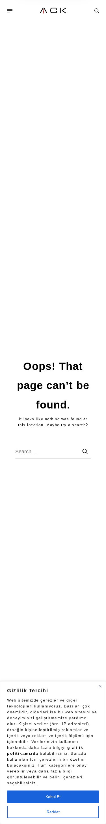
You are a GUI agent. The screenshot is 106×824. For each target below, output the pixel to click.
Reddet (53, 812)
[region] (53, 752)
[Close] (100, 686)
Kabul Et (53, 796)
